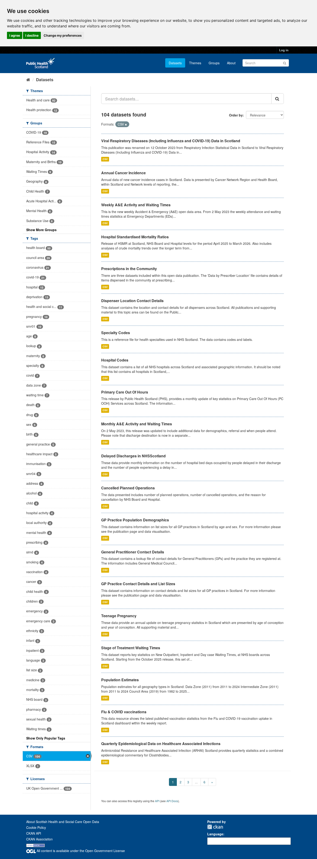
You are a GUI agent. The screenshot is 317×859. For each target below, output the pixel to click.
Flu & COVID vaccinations (123, 711)
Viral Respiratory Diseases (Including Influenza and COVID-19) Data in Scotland (170, 140)
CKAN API (33, 833)
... (196, 782)
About (231, 63)
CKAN (215, 826)
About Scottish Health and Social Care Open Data (62, 821)
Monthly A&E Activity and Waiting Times (136, 423)
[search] (277, 98)
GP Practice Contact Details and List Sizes (138, 583)
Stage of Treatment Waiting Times (130, 647)
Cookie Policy (36, 827)
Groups (214, 63)
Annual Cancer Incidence (123, 172)
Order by (236, 115)
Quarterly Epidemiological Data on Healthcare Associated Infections (160, 743)
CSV (105, 159)
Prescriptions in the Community (129, 268)
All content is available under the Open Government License (80, 850)
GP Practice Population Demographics (135, 520)
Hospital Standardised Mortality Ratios (135, 236)
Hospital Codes (114, 360)
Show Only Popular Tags (45, 738)
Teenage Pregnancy (118, 615)
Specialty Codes (115, 332)
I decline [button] (32, 35)
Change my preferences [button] (63, 35)
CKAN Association (39, 839)
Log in (283, 50)
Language (215, 834)
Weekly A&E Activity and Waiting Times (136, 204)
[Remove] (126, 124)
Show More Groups (41, 229)
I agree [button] (14, 35)
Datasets (175, 63)
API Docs (172, 801)
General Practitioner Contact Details (132, 552)
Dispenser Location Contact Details (132, 300)
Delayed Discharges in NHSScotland (133, 456)
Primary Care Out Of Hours (124, 392)
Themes (195, 63)
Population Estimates (120, 679)
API (157, 801)
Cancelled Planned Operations (128, 488)
